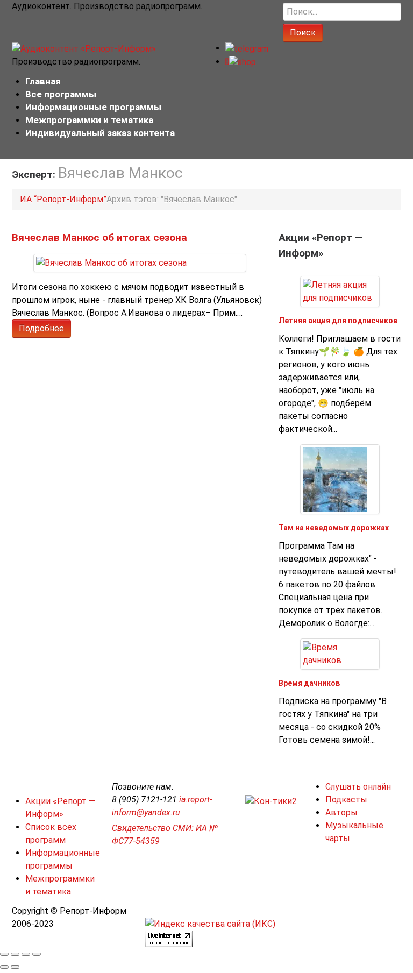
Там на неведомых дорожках (334, 527)
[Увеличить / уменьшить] (36, 954)
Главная (43, 81)
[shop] (240, 61)
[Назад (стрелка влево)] (4, 967)
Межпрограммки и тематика (89, 120)
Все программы (60, 94)
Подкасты (346, 799)
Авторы (341, 812)
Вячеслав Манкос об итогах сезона (99, 237)
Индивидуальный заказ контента (100, 132)
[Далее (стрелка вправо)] (15, 967)
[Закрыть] (4, 954)
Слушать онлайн (358, 787)
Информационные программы (93, 107)
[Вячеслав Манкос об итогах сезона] (111, 263)
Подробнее (41, 328)
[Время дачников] (340, 653)
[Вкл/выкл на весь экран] (26, 954)
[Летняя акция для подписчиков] (340, 291)
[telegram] (246, 48)
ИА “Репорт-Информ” (63, 199)
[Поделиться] (15, 954)
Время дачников (309, 683)
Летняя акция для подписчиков (338, 320)
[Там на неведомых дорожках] (335, 478)
